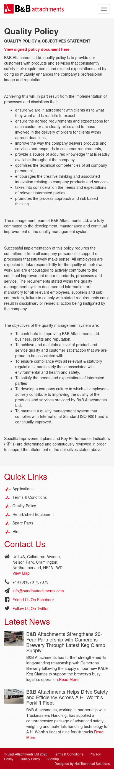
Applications (22, 488)
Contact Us (24, 544)
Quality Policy (24, 505)
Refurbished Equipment (33, 514)
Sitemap (52, 758)
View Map (21, 573)
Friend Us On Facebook (33, 599)
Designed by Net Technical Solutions (82, 763)
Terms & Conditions (29, 497)
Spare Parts (22, 523)
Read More (69, 679)
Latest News (27, 621)
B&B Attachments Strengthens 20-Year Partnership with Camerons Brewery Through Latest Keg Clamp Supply (65, 642)
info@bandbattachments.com (38, 590)
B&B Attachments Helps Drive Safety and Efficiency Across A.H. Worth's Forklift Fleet (67, 697)
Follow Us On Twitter (30, 608)
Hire (16, 531)
